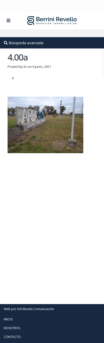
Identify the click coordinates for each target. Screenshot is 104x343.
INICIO (8, 319)
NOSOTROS (12, 328)
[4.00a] (45, 124)
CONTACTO (12, 337)
